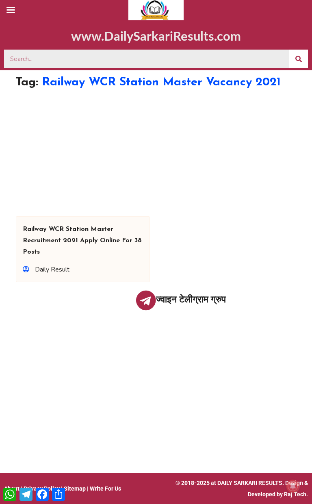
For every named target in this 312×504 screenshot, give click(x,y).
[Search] (298, 59)
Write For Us (105, 488)
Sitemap (75, 488)
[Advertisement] (156, 155)
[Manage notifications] (292, 486)
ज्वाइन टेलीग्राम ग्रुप (191, 299)
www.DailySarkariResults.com (156, 36)
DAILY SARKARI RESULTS (249, 483)
